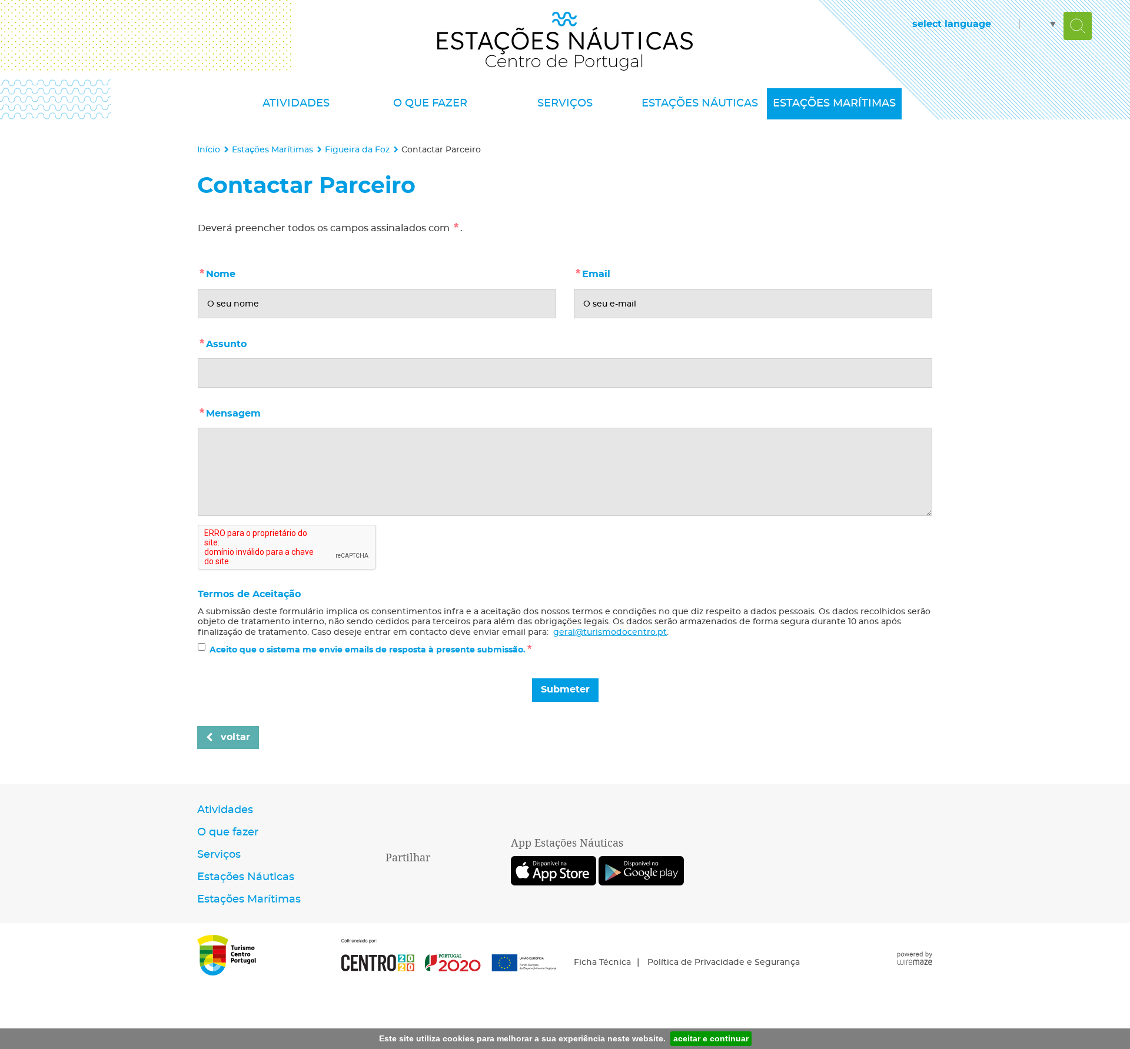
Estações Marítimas (272, 149)
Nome (246, 272)
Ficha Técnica (602, 962)
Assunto (252, 342)
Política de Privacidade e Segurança (723, 962)
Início (208, 149)
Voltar (235, 737)
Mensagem (259, 412)
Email (621, 272)
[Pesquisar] (1077, 26)
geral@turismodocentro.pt (610, 632)
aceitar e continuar (711, 1038)
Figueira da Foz (357, 149)
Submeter (565, 689)
